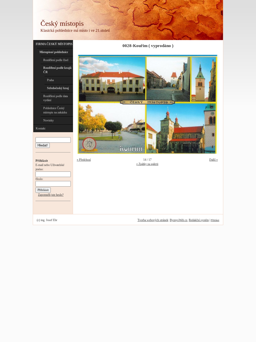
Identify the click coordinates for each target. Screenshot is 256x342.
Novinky (48, 120)
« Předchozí (84, 159)
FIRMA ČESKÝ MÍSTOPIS (54, 44)
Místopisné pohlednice (54, 52)
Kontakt (40, 128)
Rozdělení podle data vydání (55, 98)
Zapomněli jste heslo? (51, 195)
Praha (50, 80)
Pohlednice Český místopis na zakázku (55, 110)
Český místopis (62, 23)
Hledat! (43, 145)
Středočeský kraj (58, 88)
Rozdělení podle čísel (55, 60)
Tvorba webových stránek (153, 220)
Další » (213, 159)
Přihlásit (215, 220)
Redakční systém (199, 220)
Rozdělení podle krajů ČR (57, 70)
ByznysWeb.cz (178, 220)
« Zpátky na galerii (147, 164)
